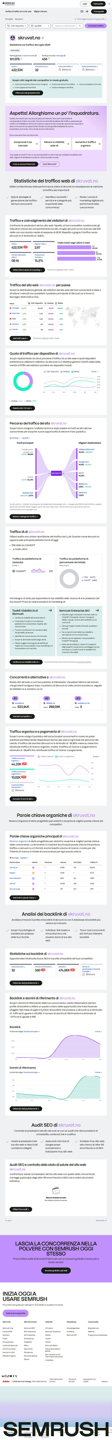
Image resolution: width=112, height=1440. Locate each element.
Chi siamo (49, 1328)
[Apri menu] (109, 4)
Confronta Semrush (10, 1345)
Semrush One (8, 1328)
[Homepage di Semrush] (8, 3)
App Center (28, 1349)
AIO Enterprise (29, 1335)
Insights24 (28, 1342)
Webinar (91, 1332)
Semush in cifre (9, 1352)
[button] (82, 11)
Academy (70, 1332)
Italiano (104, 1381)
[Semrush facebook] (13, 1376)
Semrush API (72, 1335)
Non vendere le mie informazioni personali (54, 1356)
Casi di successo (9, 1349)
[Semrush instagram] (5, 1376)
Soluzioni (6, 1335)
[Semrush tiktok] (8, 1376)
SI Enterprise (29, 1339)
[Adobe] (6, 1381)
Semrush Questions (53, 1332)
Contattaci (49, 1360)
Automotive (15, 50)
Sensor (26, 1359)
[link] (18, 11)
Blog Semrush (93, 1328)
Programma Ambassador (98, 1335)
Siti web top (28, 1352)
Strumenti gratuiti (30, 1356)
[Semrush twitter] (16, 1376)
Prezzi (5, 1339)
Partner (48, 1342)
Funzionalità (7, 1332)
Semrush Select (51, 1345)
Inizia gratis (98, 4)
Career (48, 1339)
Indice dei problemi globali (52, 1350)
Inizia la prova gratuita (15, 1313)
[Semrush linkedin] (3, 1376)
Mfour (26, 1345)
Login (85, 4)
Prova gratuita (8, 1342)
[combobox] (65, 26)
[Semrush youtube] (11, 1376)
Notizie (48, 1335)
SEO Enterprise (30, 1332)
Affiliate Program (9, 1356)
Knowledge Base (73, 1328)
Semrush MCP (29, 1328)
